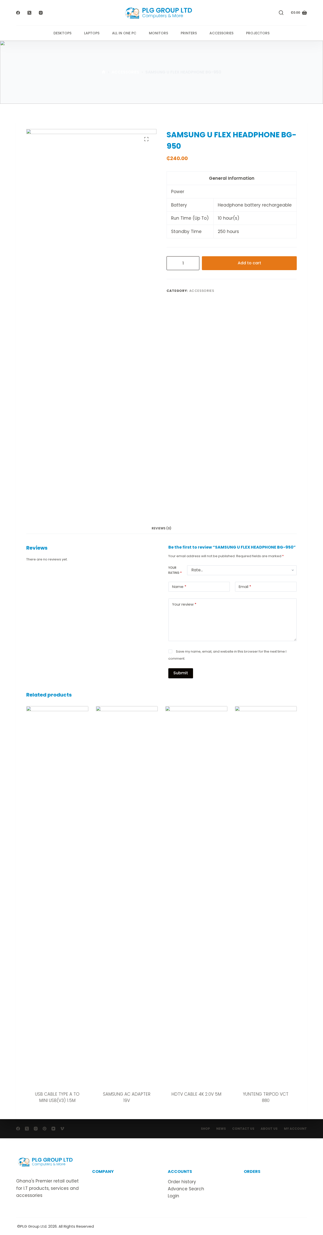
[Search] (281, 12)
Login (173, 1196)
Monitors (158, 33)
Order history (182, 1182)
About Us (269, 1129)
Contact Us (243, 1129)
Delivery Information (266, 1182)
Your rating (175, 570)
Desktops (62, 33)
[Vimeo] (62, 1128)
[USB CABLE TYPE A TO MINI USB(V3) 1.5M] (57, 895)
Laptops (91, 33)
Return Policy (258, 1189)
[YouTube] (53, 1128)
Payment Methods (264, 1196)
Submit (180, 673)
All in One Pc (124, 33)
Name (179, 586)
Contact (101, 1189)
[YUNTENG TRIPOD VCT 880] (266, 895)
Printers (189, 33)
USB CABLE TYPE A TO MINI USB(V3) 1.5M (57, 1097)
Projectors (258, 33)
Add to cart (249, 263)
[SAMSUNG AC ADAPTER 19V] (127, 895)
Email (245, 586)
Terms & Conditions (113, 1196)
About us (101, 1182)
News (221, 1129)
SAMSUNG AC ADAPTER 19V (126, 1097)
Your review (184, 604)
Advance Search (186, 1189)
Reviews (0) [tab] (161, 528)
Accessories (221, 33)
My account (295, 1129)
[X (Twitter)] (29, 13)
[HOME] (103, 72)
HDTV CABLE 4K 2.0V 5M (196, 1094)
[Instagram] (41, 13)
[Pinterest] (44, 1128)
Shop (205, 1129)
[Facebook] (18, 13)
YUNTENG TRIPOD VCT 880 (265, 1097)
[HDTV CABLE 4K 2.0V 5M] (196, 895)
